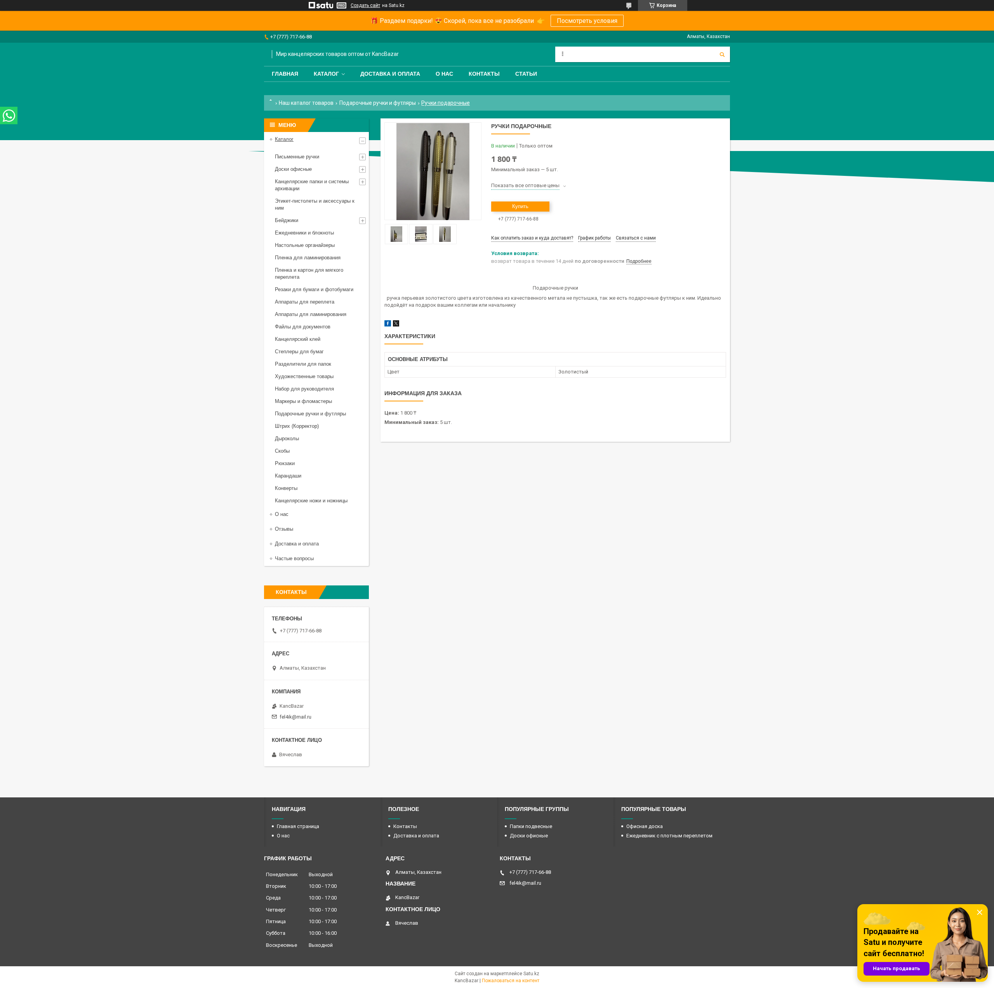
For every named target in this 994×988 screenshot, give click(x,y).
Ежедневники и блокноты (304, 233)
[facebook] (387, 325)
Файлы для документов (302, 327)
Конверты (286, 488)
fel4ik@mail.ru (295, 717)
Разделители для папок (303, 364)
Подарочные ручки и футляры (377, 103)
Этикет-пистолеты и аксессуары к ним (315, 204)
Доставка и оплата (390, 74)
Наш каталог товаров (306, 103)
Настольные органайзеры (305, 245)
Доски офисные (293, 169)
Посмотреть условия (587, 20)
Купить (520, 206)
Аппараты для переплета (304, 302)
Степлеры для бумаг (299, 351)
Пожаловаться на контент (510, 980)
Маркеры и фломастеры (303, 401)
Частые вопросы (294, 558)
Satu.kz (531, 973)
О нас (444, 74)
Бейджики (286, 220)
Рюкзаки (285, 463)
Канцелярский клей (297, 339)
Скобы (282, 451)
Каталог (326, 74)
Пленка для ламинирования (308, 257)
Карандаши (288, 476)
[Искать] (722, 54)
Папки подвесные (531, 826)
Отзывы (284, 529)
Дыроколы (287, 438)
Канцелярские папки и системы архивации (312, 185)
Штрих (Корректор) (297, 426)
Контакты (484, 74)
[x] (396, 325)
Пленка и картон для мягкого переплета (309, 273)
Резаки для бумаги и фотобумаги (314, 289)
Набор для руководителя (304, 389)
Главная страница (298, 826)
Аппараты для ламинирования (310, 314)
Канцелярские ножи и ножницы (311, 501)
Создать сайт (365, 5)
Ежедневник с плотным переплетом (669, 836)
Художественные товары (304, 376)
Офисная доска (644, 826)
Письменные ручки (297, 157)
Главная (285, 74)
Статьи (526, 74)
